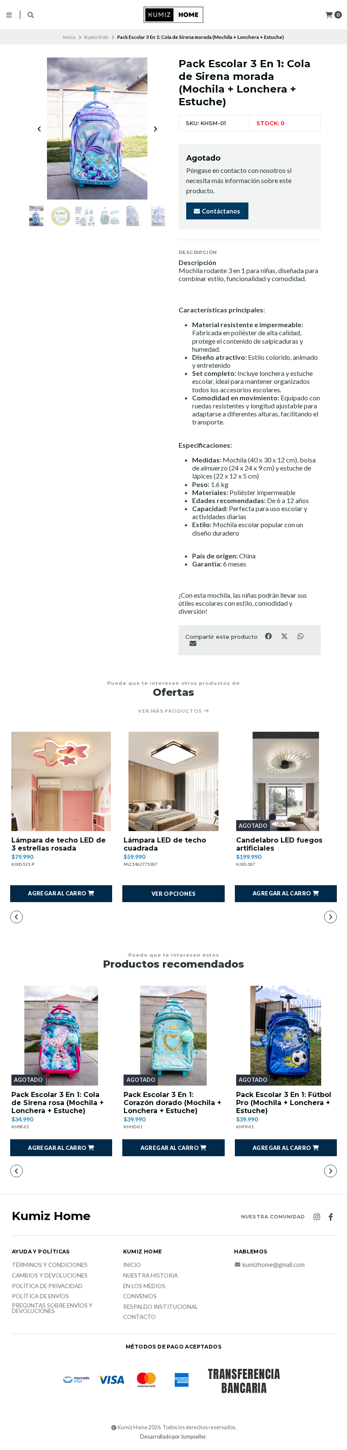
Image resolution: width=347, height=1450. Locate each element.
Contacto (139, 1317)
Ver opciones (173, 893)
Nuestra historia (150, 1276)
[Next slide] (155, 129)
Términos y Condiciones (50, 1265)
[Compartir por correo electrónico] (192, 643)
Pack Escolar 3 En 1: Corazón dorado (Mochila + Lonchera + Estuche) (172, 1103)
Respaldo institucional (160, 1307)
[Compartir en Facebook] (269, 636)
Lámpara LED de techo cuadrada (165, 844)
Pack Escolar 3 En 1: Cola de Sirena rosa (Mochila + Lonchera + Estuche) (57, 1103)
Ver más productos (170, 711)
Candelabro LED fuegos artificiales (279, 844)
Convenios (140, 1297)
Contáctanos (220, 211)
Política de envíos (40, 1297)
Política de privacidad (47, 1286)
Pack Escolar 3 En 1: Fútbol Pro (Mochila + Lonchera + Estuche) (283, 1103)
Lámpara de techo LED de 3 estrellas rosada (58, 844)
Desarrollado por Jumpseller (173, 1437)
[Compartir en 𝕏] (285, 636)
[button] (61, 893)
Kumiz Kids (96, 37)
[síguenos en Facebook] (330, 1217)
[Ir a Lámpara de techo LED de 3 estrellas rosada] (61, 781)
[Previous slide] (39, 129)
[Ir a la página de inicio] (173, 14)
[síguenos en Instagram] (316, 1217)
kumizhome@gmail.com (273, 1265)
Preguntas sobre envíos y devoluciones (52, 1308)
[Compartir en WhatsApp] (300, 636)
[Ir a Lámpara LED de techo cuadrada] (173, 781)
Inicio (69, 37)
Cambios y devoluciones (50, 1276)
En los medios (144, 1286)
